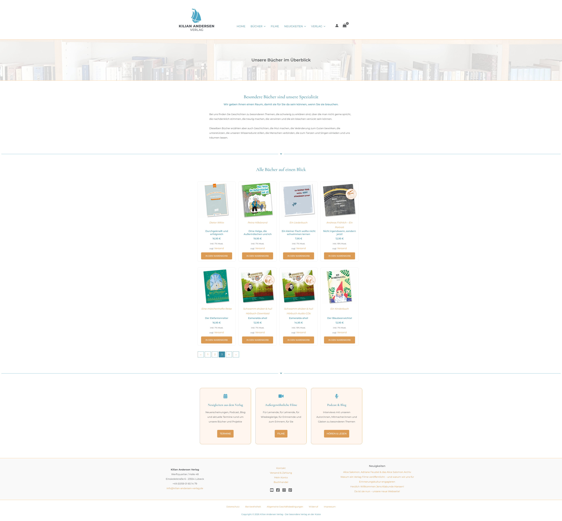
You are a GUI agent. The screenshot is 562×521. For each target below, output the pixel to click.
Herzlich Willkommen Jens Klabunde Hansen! (377, 486)
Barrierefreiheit (253, 506)
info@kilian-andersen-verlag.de (185, 488)
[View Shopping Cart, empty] (344, 25)
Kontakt (281, 468)
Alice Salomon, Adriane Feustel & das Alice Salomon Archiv (377, 472)
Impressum (330, 506)
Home (241, 26)
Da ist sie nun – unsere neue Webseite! (377, 491)
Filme (275, 26)
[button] (263, 26)
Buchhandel (281, 482)
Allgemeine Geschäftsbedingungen (285, 506)
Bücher (256, 26)
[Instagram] (284, 490)
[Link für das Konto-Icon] (337, 25)
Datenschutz (232, 506)
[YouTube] (272, 490)
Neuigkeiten (293, 26)
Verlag (316, 26)
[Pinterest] (290, 490)
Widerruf (313, 506)
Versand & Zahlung (281, 472)
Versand (219, 248)
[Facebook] (278, 490)
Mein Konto (281, 477)
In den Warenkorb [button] (216, 256)
